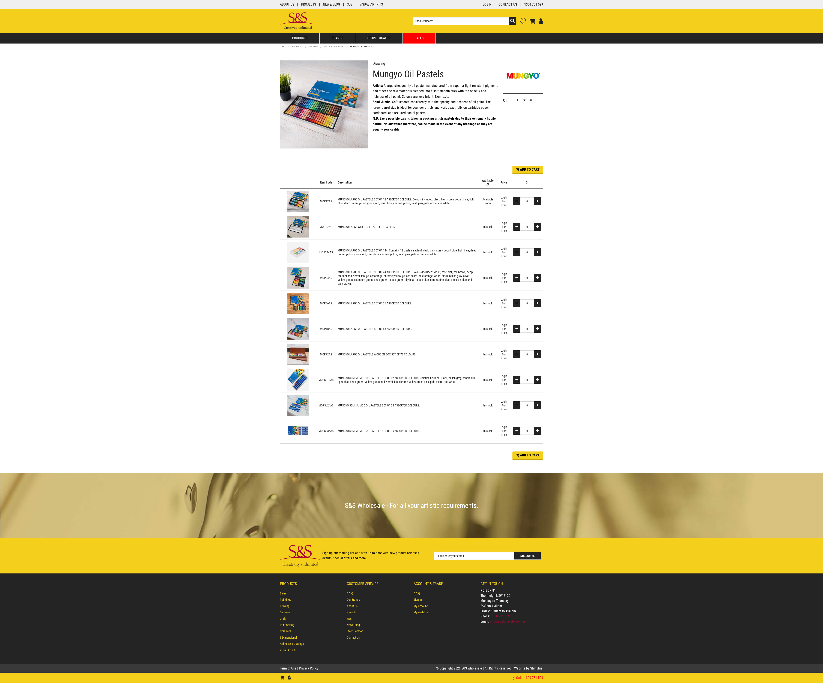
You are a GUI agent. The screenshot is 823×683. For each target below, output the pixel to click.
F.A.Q (350, 593)
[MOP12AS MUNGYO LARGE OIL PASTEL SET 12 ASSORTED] (298, 201)
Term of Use (288, 668)
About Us (287, 4)
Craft (283, 618)
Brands (337, 38)
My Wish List (421, 612)
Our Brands (353, 599)
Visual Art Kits (371, 4)
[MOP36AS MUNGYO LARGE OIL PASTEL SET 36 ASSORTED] (298, 303)
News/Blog (331, 4)
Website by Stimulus (528, 668)
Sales (419, 38)
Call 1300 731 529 (529, 678)
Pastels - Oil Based (334, 46)
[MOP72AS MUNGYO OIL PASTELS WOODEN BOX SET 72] (298, 354)
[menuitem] (311, 593)
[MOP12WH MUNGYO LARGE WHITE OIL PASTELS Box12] (298, 226)
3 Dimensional (288, 637)
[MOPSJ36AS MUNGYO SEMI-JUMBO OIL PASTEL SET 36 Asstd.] (298, 430)
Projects (308, 4)
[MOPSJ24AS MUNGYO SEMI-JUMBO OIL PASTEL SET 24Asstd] (298, 405)
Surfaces (285, 612)
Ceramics (285, 631)
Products (299, 38)
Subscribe (527, 556)
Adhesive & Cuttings (292, 643)
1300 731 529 (533, 4)
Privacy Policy (308, 668)
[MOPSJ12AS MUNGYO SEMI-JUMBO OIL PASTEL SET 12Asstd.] (298, 379)
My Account (421, 606)
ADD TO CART (529, 169)
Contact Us (508, 4)
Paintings (285, 599)
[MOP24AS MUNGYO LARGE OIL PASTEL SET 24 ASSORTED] (298, 277)
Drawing (313, 46)
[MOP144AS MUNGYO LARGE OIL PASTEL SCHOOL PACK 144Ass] (298, 252)
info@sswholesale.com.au (508, 621)
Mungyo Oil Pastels (361, 46)
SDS (349, 4)
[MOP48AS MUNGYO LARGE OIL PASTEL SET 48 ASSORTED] (298, 328)
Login (487, 4)
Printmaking (287, 625)
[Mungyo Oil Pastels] (324, 104)
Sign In (418, 599)
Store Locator (378, 38)
